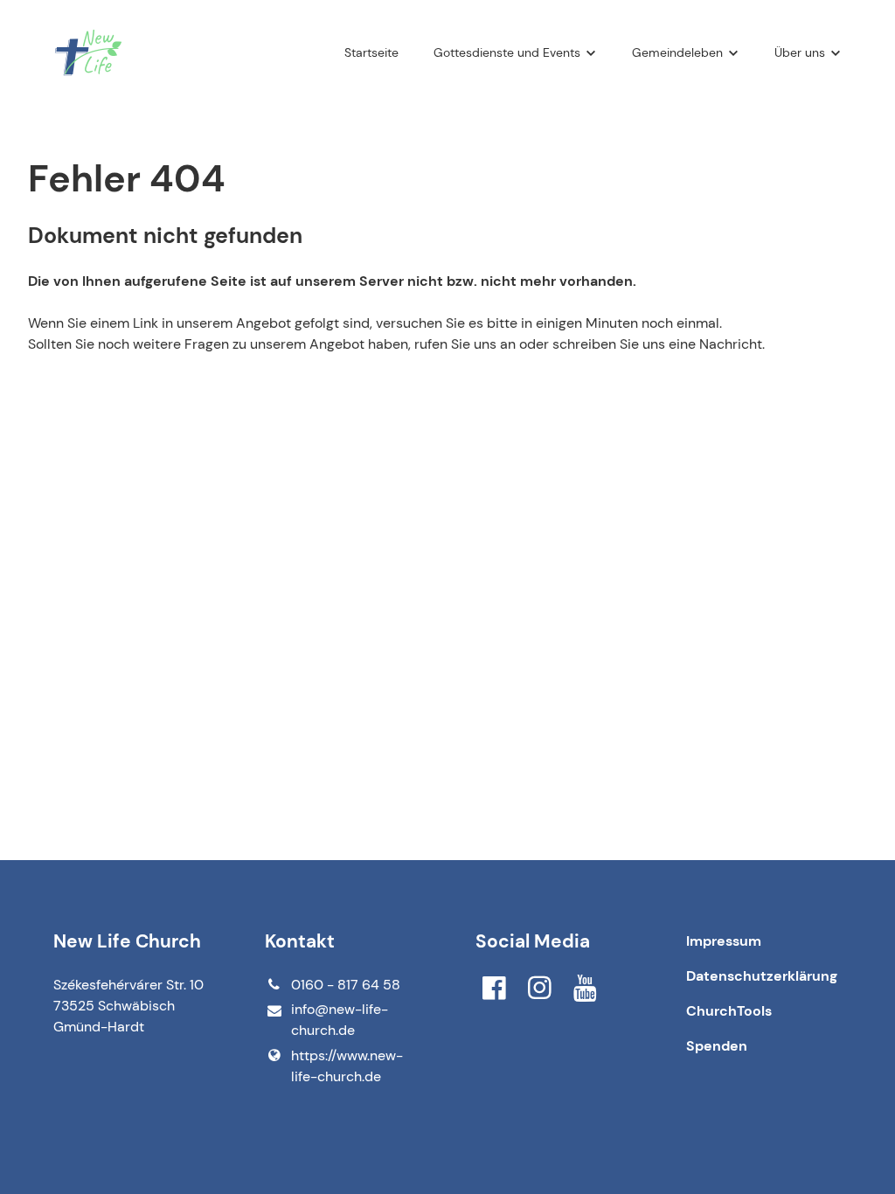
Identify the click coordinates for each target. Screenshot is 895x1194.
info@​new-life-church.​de (339, 1019)
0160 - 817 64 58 (345, 984)
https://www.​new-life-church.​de (347, 1066)
